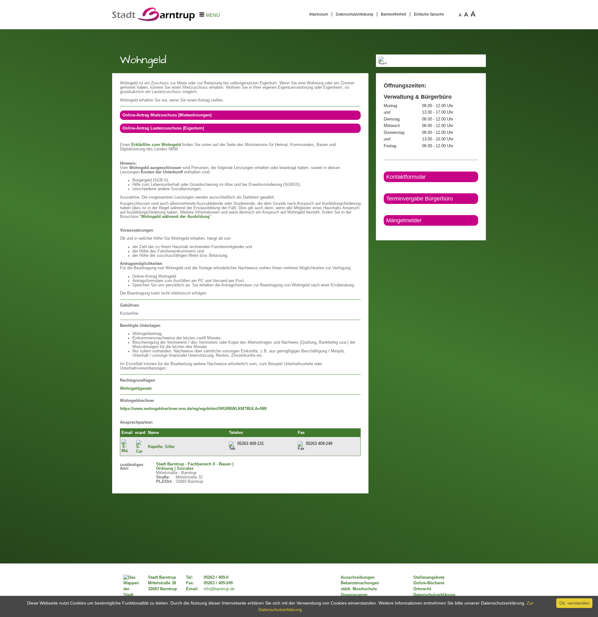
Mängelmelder (404, 220)
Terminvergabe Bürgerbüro (419, 198)
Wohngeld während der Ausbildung (175, 216)
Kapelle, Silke (161, 447)
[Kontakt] (384, 231)
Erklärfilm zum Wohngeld (156, 145)
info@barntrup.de (219, 589)
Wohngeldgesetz (136, 388)
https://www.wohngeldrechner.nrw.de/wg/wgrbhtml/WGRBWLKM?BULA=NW (193, 409)
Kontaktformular (406, 177)
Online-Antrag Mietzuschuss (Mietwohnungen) (166, 115)
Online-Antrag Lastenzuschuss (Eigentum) (163, 128)
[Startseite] (153, 19)
